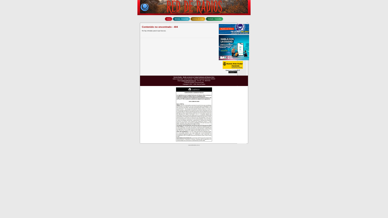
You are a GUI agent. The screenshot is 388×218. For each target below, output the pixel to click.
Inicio (168, 19)
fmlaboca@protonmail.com (188, 80)
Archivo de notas (197, 19)
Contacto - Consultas (214, 19)
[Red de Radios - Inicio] (194, 6)
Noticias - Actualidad (181, 19)
